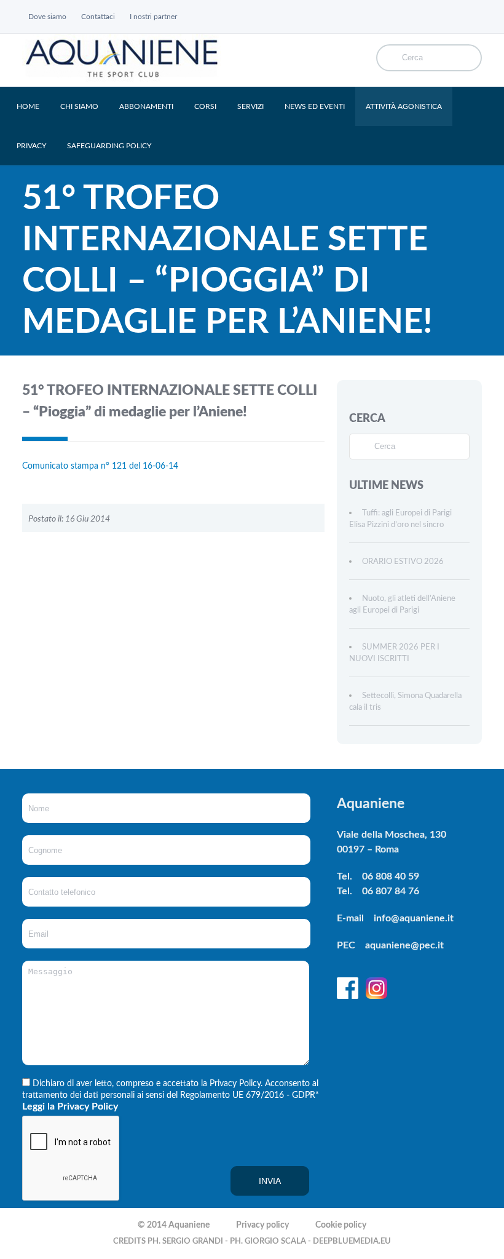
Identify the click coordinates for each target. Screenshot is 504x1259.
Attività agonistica (404, 106)
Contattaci (98, 16)
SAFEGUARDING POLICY (109, 145)
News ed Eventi (315, 106)
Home (28, 106)
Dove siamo (47, 16)
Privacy (31, 145)
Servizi (250, 106)
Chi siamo (79, 106)
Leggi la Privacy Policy (70, 1106)
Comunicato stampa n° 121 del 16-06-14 (100, 466)
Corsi (205, 106)
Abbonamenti (146, 106)
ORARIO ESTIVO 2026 (403, 562)
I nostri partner (153, 16)
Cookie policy (340, 1225)
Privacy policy (262, 1225)
